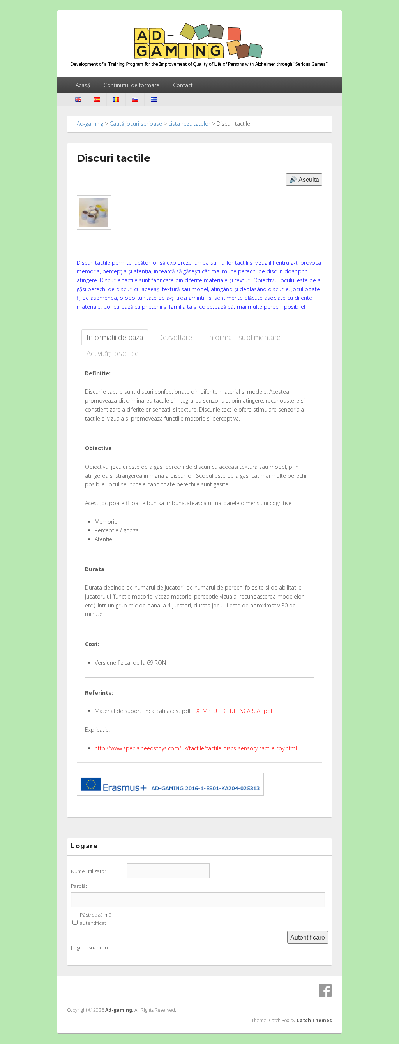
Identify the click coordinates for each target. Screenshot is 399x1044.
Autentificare (307, 937)
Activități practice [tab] (113, 353)
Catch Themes (314, 1020)
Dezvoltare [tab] (175, 337)
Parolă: (79, 885)
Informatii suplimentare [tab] (244, 337)
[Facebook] (325, 990)
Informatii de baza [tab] (115, 337)
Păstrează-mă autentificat (95, 918)
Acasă (83, 85)
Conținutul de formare (131, 85)
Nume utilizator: (89, 871)
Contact (183, 85)
